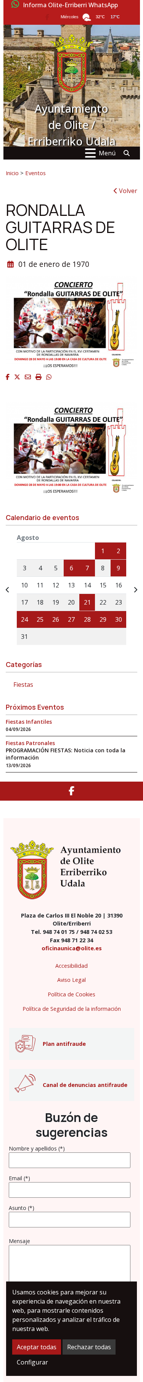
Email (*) (19, 1178)
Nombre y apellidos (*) (37, 1148)
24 (24, 619)
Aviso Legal (71, 979)
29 (103, 619)
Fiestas (23, 684)
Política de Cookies (71, 994)
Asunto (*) (21, 1207)
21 (87, 602)
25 (40, 619)
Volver (127, 191)
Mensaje (19, 1241)
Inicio (12, 173)
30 (118, 619)
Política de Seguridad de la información (71, 1008)
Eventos (35, 173)
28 (87, 619)
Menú (107, 153)
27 (71, 619)
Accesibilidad (71, 965)
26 (55, 619)
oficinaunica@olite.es (72, 948)
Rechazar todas (89, 1347)
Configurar (32, 1362)
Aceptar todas (36, 1347)
